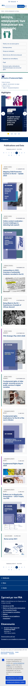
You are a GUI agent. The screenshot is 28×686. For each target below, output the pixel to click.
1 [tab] (8, 134)
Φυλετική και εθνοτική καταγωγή (12, 55)
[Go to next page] (16, 155)
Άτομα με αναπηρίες (8, 51)
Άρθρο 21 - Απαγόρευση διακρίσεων (11, 87)
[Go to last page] (19, 155)
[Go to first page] (4, 153)
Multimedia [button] (6, 578)
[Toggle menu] (25, 6)
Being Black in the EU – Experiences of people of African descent (12, 305)
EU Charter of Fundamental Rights (12, 78)
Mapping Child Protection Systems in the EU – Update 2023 (13, 174)
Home (2, 11)
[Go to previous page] (6, 153)
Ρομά (4, 62)
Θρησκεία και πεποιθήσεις (10, 58)
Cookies (17, 652)
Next (25, 114)
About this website (5, 652)
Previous (3, 114)
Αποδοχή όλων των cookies (14, 678)
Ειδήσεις (5, 614)
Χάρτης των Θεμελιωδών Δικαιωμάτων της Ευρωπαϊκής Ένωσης (14, 609)
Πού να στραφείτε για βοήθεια (11, 612)
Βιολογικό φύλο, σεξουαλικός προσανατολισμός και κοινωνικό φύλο (12, 67)
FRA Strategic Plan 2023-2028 (14, 336)
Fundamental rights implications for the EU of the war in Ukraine (13, 418)
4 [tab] (19, 134)
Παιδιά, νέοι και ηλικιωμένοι (11, 44)
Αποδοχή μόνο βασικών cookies (15, 682)
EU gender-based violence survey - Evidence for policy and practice (13, 121)
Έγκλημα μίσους (7, 47)
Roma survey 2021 (10, 539)
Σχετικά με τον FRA (8, 606)
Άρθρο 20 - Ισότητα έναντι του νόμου (11, 84)
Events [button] (5, 588)
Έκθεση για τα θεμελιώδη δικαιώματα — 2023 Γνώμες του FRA (13, 496)
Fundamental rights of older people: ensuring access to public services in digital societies (13, 384)
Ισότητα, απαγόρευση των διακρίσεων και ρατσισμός (16, 11)
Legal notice (11, 652)
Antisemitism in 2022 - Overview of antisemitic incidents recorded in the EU (13, 272)
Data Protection (4, 653)
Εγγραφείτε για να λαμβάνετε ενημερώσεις (11, 617)
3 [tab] (15, 134)
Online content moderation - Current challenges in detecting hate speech (13, 223)
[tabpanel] (14, 113)
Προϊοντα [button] (5, 139)
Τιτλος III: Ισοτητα (6, 82)
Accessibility (11, 653)
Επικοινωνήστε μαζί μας (8, 636)
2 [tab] (12, 134)
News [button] (4, 583)
